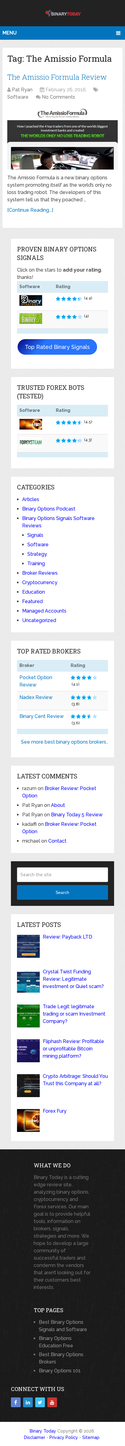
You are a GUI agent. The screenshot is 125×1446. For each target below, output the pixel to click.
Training (36, 563)
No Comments (58, 97)
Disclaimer (34, 1437)
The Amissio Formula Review (57, 77)
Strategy (37, 554)
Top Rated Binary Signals (57, 347)
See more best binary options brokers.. (64, 742)
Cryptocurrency (39, 582)
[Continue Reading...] (30, 210)
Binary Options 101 (60, 1371)
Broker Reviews (40, 573)
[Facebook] (16, 1402)
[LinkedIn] (28, 1402)
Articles (30, 499)
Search (62, 892)
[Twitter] (40, 1402)
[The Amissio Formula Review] (62, 138)
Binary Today (43, 1431)
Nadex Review (35, 697)
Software (18, 97)
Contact (57, 841)
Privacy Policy (63, 1437)
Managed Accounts (44, 611)
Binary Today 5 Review (77, 815)
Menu (9, 33)
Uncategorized (39, 620)
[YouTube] (52, 1402)
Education (33, 592)
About (58, 805)
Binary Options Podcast (48, 509)
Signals (35, 535)
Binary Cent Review (41, 716)
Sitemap (91, 1437)
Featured (32, 601)
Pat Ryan (22, 90)
